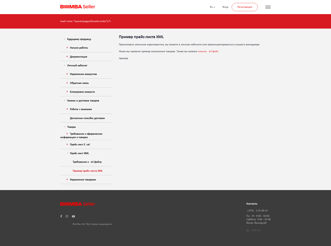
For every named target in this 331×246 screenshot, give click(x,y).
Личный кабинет (77, 65)
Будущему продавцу (79, 39)
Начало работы (79, 47)
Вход (225, 7)
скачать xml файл (208, 51)
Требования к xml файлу (87, 162)
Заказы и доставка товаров (83, 100)
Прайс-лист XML (79, 153)
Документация (78, 56)
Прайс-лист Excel (80, 144)
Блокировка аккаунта (82, 92)
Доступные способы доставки (87, 118)
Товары (71, 127)
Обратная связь (79, 83)
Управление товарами (83, 179)
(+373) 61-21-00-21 (257, 210)
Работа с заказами (81, 109)
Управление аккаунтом (83, 74)
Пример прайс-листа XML (88, 171)
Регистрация (244, 7)
